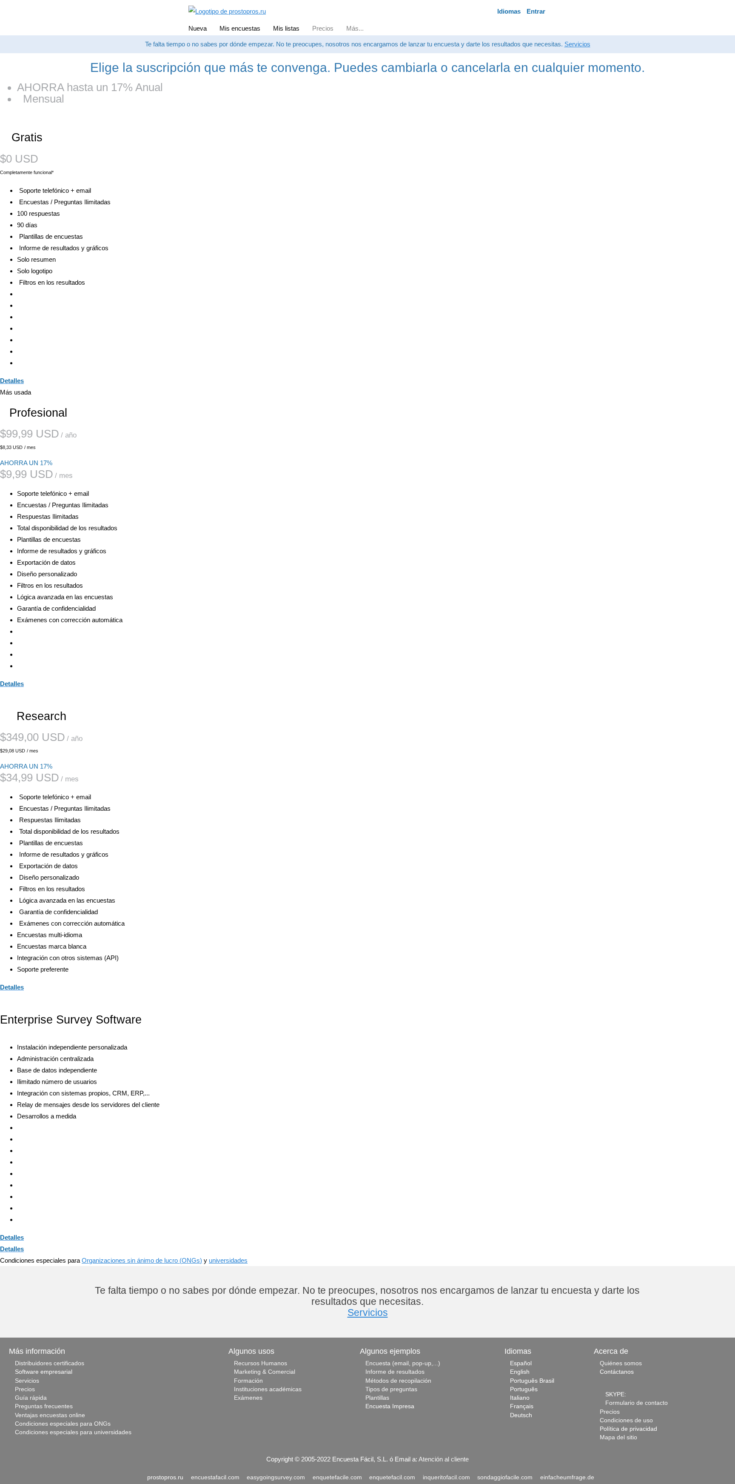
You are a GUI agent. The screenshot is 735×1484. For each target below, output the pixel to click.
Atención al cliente (444, 1459)
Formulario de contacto (636, 1403)
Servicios (577, 44)
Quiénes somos (621, 1363)
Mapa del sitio (618, 1437)
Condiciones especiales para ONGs (63, 1424)
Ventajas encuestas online (50, 1415)
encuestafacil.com (215, 1477)
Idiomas (509, 11)
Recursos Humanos (260, 1363)
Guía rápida (31, 1398)
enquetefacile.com (337, 1477)
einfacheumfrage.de (567, 1477)
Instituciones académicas (268, 1389)
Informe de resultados (394, 1372)
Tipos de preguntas (391, 1389)
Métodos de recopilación (398, 1381)
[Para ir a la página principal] (227, 10)
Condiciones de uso (626, 1420)
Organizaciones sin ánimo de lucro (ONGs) (142, 1260)
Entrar (536, 11)
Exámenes (248, 1398)
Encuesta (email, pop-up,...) (402, 1363)
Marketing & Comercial (264, 1372)
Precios (25, 1389)
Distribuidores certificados (49, 1363)
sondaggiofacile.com (505, 1477)
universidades (228, 1260)
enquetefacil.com (392, 1477)
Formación (248, 1381)
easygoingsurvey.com (276, 1477)
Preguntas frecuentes (44, 1406)
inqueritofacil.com (446, 1477)
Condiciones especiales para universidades (73, 1432)
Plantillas (377, 1398)
